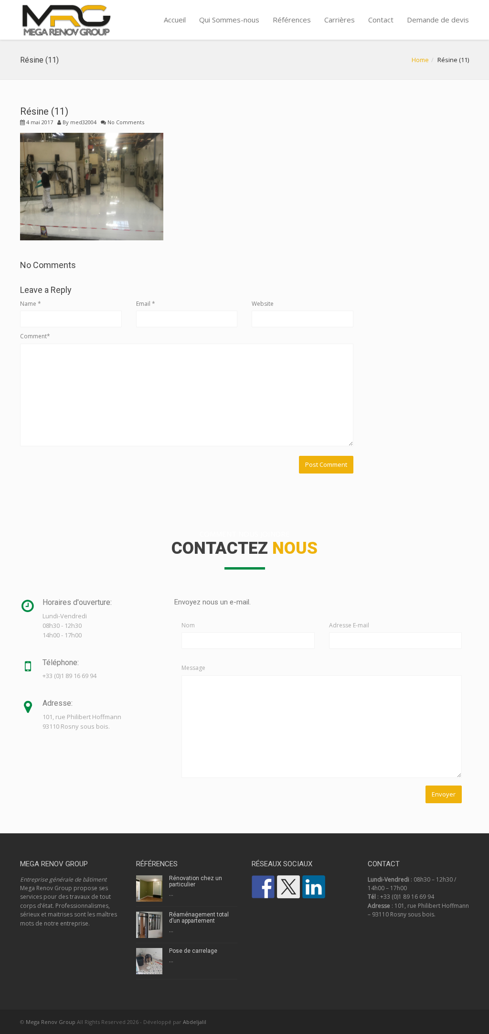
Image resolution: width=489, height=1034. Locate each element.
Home (420, 59)
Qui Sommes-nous (229, 19)
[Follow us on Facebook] (263, 886)
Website (263, 304)
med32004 (83, 122)
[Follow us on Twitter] (288, 886)
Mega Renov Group (50, 1021)
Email (145, 304)
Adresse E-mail (349, 625)
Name (30, 304)
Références (292, 19)
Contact (380, 19)
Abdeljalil (194, 1021)
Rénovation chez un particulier (195, 881)
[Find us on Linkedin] (313, 886)
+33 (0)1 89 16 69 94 (407, 897)
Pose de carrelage (193, 951)
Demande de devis (438, 19)
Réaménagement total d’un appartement (199, 917)
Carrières (339, 19)
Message (193, 668)
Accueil (175, 19)
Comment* (35, 336)
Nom (188, 625)
